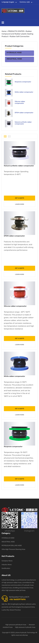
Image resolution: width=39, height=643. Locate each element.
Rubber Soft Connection (19, 36)
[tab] (19, 53)
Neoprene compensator (23, 82)
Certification (6, 568)
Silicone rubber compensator (20, 102)
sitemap (25, 635)
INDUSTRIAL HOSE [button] (14, 59)
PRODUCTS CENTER (16, 31)
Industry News (7, 564)
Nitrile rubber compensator (24, 92)
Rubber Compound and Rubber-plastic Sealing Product (17, 33)
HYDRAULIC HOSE (8, 538)
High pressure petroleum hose (15, 625)
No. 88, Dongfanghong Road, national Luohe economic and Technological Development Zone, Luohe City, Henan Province (19, 607)
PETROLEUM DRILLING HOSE (12, 545)
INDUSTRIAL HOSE (8, 542)
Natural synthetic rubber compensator (23, 123)
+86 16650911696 (17, 599)
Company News (7, 561)
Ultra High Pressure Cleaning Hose (13, 549)
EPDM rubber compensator (24, 113)
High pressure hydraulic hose (25, 627)
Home (4, 31)
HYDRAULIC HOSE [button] (14, 53)
